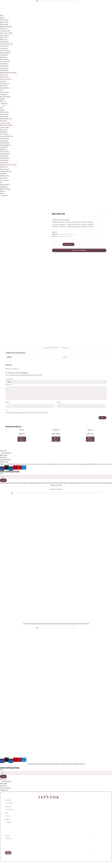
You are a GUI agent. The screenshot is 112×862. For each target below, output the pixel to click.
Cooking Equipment (5, 53)
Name (8, 402)
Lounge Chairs (4, 48)
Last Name (8, 806)
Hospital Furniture (5, 61)
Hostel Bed (3, 81)
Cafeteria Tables (4, 46)
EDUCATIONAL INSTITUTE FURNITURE (54, 483)
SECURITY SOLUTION (92, 483)
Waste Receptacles (5, 96)
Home (1, 15)
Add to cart (68, 244)
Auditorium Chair (4, 83)
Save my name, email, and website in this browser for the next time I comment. (27, 412)
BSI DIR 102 (56, 430)
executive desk (62, 234)
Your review (9, 384)
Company (7, 819)
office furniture (70, 234)
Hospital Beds (4, 64)
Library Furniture (4, 77)
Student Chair (4, 75)
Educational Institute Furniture (8, 72)
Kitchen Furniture (4, 50)
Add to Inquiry (79, 250)
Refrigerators (3, 57)
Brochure (2, 99)
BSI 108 (22, 430)
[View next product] (105, 213)
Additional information (51, 347)
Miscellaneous (4, 94)
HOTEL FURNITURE (20, 483)
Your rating (9, 379)
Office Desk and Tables (6, 33)
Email (59, 402)
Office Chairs (3, 28)
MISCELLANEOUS (56, 485)
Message (7, 836)
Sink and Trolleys (4, 59)
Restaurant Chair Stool (6, 44)
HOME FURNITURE (106, 483)
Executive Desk (4, 22)
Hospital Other (4, 70)
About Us (2, 101)
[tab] (51, 348)
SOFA (83, 483)
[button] (56, 106)
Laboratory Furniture (6, 79)
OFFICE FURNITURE (6, 483)
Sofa (1, 90)
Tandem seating (4, 35)
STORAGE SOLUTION (73, 483)
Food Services (4, 55)
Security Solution (4, 92)
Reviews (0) (65, 347)
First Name (8, 800)
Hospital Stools (4, 68)
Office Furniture (4, 20)
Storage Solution (4, 88)
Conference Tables (5, 31)
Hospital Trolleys (4, 66)
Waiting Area (3, 39)
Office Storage (4, 24)
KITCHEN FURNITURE (34, 483)
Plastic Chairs (3, 37)
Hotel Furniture (4, 42)
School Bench (3, 85)
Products (2, 17)
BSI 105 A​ (90, 430)
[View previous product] (102, 213)
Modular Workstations (6, 26)
